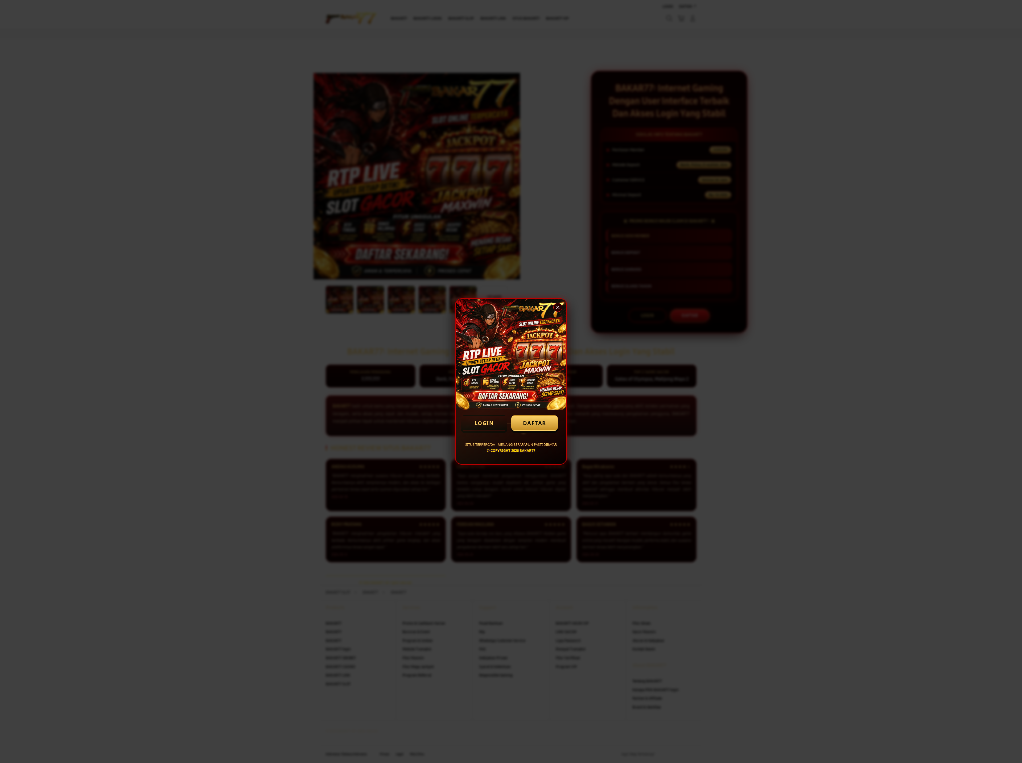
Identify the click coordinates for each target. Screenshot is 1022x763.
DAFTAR (534, 423)
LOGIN (484, 423)
